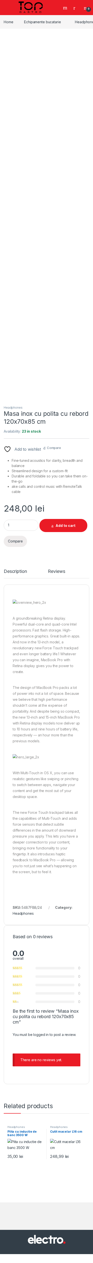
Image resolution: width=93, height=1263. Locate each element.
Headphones (13, 407)
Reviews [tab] (56, 571)
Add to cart (65, 525)
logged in (41, 1034)
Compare (54, 448)
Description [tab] (15, 571)
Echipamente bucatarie (42, 22)
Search (65, 7)
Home (8, 22)
